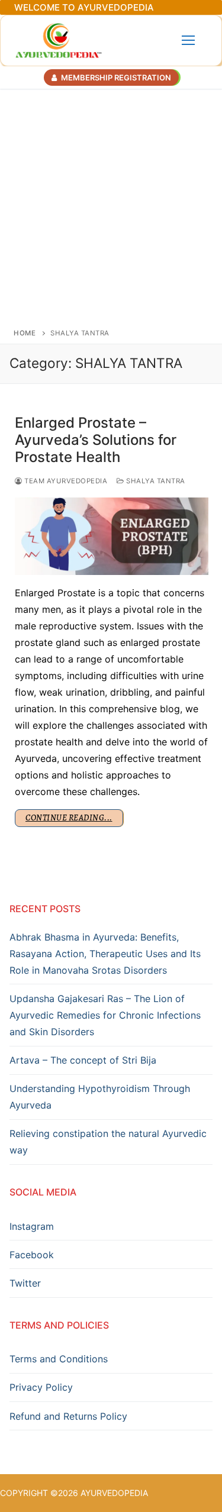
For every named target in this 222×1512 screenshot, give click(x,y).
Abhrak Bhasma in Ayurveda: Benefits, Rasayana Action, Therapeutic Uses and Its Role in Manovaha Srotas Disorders (105, 953)
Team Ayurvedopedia (64, 481)
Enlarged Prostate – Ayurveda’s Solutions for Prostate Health (95, 440)
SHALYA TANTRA (154, 481)
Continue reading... (68, 817)
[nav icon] (188, 40)
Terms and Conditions (58, 1359)
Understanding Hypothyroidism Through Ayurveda (99, 1097)
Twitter (25, 1283)
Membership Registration (115, 77)
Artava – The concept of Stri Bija (82, 1060)
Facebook (31, 1255)
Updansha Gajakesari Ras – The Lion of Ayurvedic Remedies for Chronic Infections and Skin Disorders (105, 1015)
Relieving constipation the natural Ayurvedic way (108, 1141)
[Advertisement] (111, 205)
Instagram (31, 1226)
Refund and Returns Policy (68, 1416)
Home (25, 333)
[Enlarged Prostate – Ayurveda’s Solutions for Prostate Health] (111, 536)
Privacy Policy (41, 1387)
